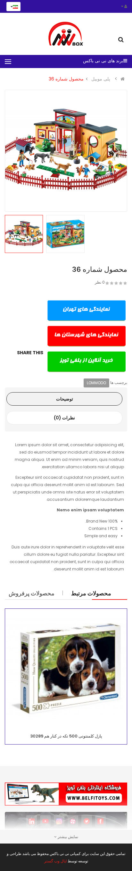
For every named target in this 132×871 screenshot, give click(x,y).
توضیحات (64, 399)
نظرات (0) (64, 418)
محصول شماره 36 (66, 79)
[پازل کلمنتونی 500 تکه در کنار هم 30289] (66, 669)
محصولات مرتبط (91, 593)
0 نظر (100, 282)
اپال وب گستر (55, 861)
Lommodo (96, 383)
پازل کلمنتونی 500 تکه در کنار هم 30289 (66, 736)
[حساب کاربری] (124, 6)
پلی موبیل (100, 79)
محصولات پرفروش (31, 593)
